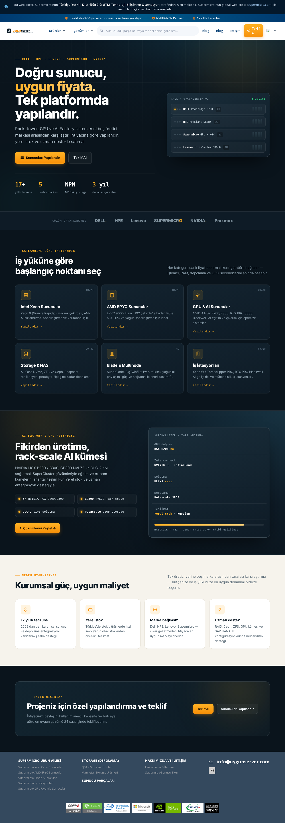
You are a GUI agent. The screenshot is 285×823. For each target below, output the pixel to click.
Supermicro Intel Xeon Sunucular (40, 767)
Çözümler (81, 31)
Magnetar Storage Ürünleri (100, 772)
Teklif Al (256, 30)
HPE (119, 220)
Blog (205, 31)
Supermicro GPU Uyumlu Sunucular (42, 788)
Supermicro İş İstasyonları (35, 783)
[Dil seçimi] (271, 31)
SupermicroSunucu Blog (161, 772)
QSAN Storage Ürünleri (97, 767)
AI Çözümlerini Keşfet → (37, 528)
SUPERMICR (168, 220)
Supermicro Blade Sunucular (37, 778)
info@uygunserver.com (242, 762)
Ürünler (55, 31)
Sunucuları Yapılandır (43, 158)
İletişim (235, 31)
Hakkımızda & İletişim (159, 767)
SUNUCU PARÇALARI (98, 780)
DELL (101, 220)
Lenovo (138, 220)
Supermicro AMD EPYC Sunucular (40, 772)
